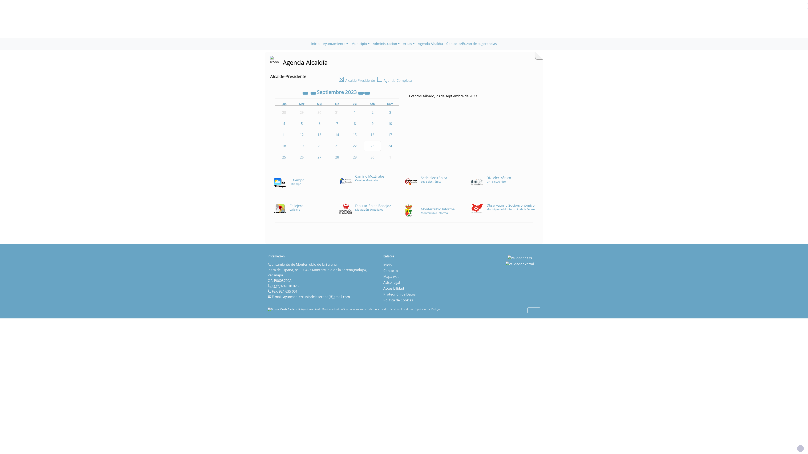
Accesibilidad (393, 288)
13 (319, 134)
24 (390, 146)
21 (337, 146)
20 (319, 146)
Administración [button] (385, 43)
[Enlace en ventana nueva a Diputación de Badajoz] (283, 309)
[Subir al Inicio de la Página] (800, 448)
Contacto (390, 270)
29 (355, 157)
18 (284, 146)
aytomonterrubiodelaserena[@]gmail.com (316, 296)
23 (372, 146)
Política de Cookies (398, 300)
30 (372, 157)
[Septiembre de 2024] (361, 92)
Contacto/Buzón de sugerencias (471, 43)
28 (337, 157)
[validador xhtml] (520, 263)
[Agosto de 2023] (314, 92)
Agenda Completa (394, 80)
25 (284, 157)
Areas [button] (407, 43)
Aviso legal (391, 282)
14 (337, 134)
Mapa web (391, 276)
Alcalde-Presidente (356, 80)
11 (284, 134)
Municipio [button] (359, 43)
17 (390, 134)
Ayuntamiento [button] (334, 43)
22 (355, 146)
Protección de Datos (399, 294)
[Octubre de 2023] (367, 92)
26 (302, 157)
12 (302, 134)
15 (355, 134)
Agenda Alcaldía (430, 43)
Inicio (315, 43)
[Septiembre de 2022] (306, 92)
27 (319, 157)
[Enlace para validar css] (520, 257)
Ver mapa (275, 275)
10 (390, 123)
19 (302, 146)
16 (372, 134)
